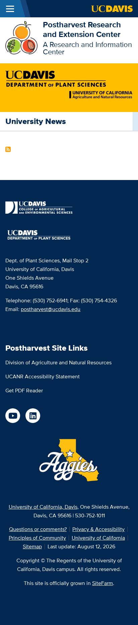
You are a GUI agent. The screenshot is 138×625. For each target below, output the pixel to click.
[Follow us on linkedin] (32, 415)
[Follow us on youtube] (12, 415)
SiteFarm (102, 583)
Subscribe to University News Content (8, 149)
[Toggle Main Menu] (10, 8)
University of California (98, 538)
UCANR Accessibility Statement (42, 376)
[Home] (21, 37)
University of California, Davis (43, 507)
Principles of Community (37, 538)
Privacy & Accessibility (98, 529)
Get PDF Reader (24, 390)
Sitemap (32, 546)
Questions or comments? (38, 529)
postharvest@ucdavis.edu (50, 309)
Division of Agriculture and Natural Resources (58, 362)
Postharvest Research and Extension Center (82, 29)
